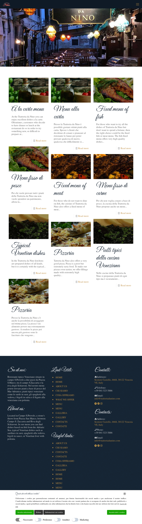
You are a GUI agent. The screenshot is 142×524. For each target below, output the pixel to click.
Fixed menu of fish (112, 113)
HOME (59, 377)
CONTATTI (61, 426)
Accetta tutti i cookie (117, 512)
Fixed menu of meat (70, 189)
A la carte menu (28, 109)
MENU (59, 404)
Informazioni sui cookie (54, 512)
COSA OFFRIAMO (65, 395)
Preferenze (47, 519)
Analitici (66, 519)
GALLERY (61, 417)
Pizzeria (64, 253)
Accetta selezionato (24, 512)
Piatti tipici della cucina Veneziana (108, 258)
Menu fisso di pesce (27, 182)
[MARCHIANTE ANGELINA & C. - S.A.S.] (7, 4)
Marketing (84, 519)
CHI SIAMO (62, 390)
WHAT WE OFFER (65, 399)
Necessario (28, 519)
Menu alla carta (66, 113)
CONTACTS (61, 421)
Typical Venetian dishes (28, 249)
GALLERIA (61, 412)
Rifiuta (38, 512)
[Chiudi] (124, 494)
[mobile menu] (137, 4)
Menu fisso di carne (111, 189)
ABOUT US (61, 386)
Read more (41, 140)
